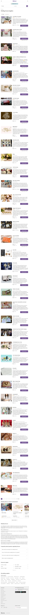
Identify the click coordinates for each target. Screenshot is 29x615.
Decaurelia (14, 368)
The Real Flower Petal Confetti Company (20, 329)
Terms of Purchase (3, 591)
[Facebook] (1, 607)
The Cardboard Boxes (16, 355)
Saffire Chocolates (16, 221)
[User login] (28, 1)
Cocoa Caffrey (15, 112)
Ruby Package (4, 512)
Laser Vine (14, 249)
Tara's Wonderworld (16, 472)
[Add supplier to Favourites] (11, 17)
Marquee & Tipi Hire (23, 579)
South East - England (3, 564)
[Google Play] (23, 592)
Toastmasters (8, 583)
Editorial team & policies (4, 600)
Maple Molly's (15, 126)
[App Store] (17, 592)
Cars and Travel (18, 579)
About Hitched (2, 599)
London (2, 566)
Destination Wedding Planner (11, 582)
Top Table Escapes (16, 98)
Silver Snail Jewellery (16, 180)
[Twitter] (3, 607)
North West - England (3, 568)
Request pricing (24, 25)
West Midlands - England (18, 566)
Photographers (8, 579)
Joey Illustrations (16, 71)
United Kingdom (19, 607)
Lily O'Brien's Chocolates (17, 16)
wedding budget (3, 527)
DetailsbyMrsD (15, 394)
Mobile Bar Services (16, 576)
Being (14, 154)
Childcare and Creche (17, 583)
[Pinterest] (5, 607)
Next (18, 498)
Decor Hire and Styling (10, 576)
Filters (3, 14)
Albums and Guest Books (4, 582)
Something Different (22, 576)
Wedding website (3, 603)
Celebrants (12, 583)
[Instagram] (6, 607)
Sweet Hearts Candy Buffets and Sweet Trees (19, 303)
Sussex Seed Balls (16, 235)
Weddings (2, 9)
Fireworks (17, 582)
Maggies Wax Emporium (17, 208)
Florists (5, 579)
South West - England (18, 568)
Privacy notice (2, 592)
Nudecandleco (15, 446)
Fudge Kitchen (15, 43)
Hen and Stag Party (3, 583)
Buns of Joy (15, 485)
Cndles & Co (15, 459)
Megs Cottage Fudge (16, 381)
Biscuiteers (14, 407)
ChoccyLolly (15, 262)
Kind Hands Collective (16, 85)
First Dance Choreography (22, 582)
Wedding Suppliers (3, 575)
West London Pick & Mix (17, 194)
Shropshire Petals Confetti (17, 29)
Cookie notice (2, 593)
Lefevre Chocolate (16, 316)
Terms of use (2, 590)
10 (16, 498)
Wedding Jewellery (23, 583)
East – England (17, 564)
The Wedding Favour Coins (17, 342)
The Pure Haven (15, 167)
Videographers (13, 579)
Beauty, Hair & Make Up (4, 576)
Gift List (2, 602)
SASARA (14, 420)
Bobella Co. (15, 433)
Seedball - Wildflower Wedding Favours (19, 56)
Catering (2, 579)
